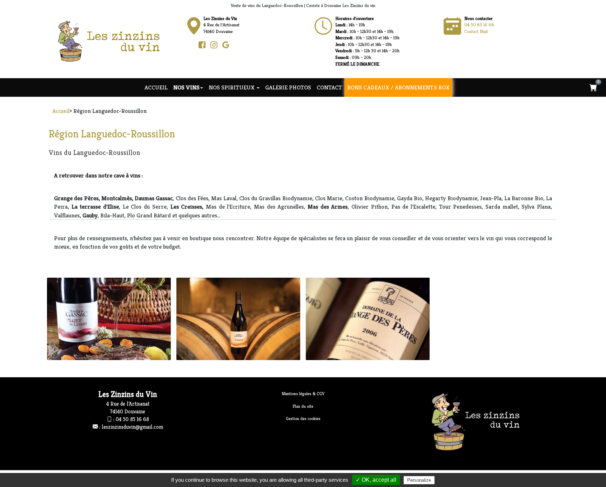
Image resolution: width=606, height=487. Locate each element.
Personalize (419, 480)
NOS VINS (186, 87)
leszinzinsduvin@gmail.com (132, 427)
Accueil (156, 87)
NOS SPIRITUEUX (232, 87)
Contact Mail (476, 31)
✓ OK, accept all (376, 480)
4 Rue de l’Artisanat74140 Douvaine (221, 24)
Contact (329, 87)
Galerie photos (288, 87)
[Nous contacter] (323, 26)
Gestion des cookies (303, 418)
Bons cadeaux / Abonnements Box (398, 87)
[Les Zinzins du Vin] (115, 40)
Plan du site (303, 406)
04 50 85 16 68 (479, 25)
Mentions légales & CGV (303, 393)
